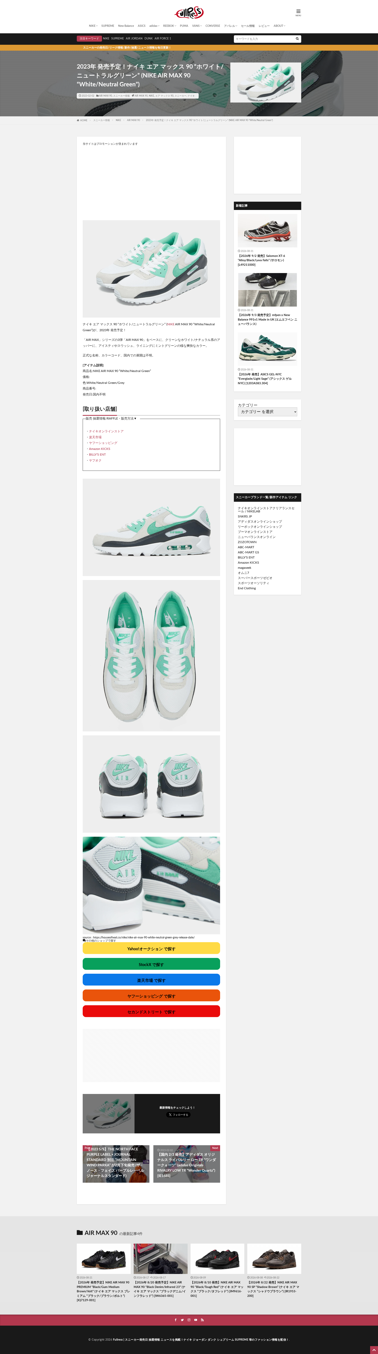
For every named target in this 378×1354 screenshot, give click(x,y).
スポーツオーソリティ (253, 583)
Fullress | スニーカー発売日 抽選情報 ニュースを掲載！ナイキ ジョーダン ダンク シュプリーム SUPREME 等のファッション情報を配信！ (201, 1339)
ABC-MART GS (248, 552)
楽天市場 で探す (151, 981)
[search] (297, 39)
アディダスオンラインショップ (260, 521)
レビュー (264, 26)
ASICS (141, 26)
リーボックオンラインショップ (260, 526)
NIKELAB (253, 511)
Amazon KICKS (99, 448)
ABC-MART (246, 547)
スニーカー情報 (121, 96)
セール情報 (248, 26)
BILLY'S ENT (246, 557)
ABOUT (278, 26)
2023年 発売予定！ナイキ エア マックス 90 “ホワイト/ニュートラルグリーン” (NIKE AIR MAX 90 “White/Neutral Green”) (209, 120)
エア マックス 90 (164, 96)
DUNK (149, 38)
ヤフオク (95, 460)
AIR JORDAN (134, 38)
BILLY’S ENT (97, 454)
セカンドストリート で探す (151, 1012)
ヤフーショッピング (103, 443)
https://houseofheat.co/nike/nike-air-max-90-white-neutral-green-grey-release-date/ (144, 937)
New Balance (126, 26)
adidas (153, 26)
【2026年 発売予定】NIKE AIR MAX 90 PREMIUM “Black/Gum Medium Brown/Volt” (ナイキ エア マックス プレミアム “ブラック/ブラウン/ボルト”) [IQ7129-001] (103, 1291)
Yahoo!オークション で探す (151, 949)
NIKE (92, 26)
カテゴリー (248, 405)
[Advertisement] (151, 180)
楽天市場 (95, 437)
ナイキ (191, 96)
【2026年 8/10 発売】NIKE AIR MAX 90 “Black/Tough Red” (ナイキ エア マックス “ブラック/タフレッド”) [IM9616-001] (217, 1289)
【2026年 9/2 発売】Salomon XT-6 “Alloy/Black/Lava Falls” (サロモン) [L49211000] (261, 260)
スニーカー (180, 96)
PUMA (184, 26)
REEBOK (168, 26)
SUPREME (107, 26)
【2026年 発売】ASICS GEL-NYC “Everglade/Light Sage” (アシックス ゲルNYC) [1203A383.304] (265, 379)
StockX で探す (151, 965)
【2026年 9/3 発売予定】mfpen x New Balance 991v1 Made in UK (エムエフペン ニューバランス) (267, 319)
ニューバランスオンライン (257, 537)
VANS (196, 26)
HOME (83, 120)
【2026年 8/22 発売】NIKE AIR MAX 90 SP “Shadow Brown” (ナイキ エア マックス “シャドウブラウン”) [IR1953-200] (273, 1289)
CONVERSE (213, 26)
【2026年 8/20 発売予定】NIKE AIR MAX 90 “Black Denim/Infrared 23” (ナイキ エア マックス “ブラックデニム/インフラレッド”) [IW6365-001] (160, 1289)
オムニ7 (243, 572)
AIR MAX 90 (105, 96)
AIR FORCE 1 (163, 38)
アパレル (229, 26)
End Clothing (247, 588)
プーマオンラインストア (255, 531)
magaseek (244, 567)
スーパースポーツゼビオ (255, 578)
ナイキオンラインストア (106, 431)
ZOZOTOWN (247, 542)
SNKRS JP (245, 516)
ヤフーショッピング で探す (151, 996)
